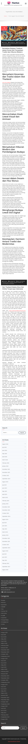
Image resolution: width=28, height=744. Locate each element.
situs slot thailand (6, 43)
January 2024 (5, 535)
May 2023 (4, 560)
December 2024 (6, 507)
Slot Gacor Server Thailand (7, 282)
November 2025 (6, 472)
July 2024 (4, 522)
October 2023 (5, 544)
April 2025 (4, 494)
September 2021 (6, 566)
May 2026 (4, 453)
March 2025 (5, 497)
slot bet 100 (4, 611)
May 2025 (4, 491)
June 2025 (4, 488)
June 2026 (4, 450)
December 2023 (6, 538)
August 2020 (5, 569)
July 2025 (4, 485)
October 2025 (5, 475)
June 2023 (4, 557)
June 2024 (4, 525)
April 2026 (4, 456)
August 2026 (5, 444)
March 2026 (5, 459)
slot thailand (20, 43)
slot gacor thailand (17, 282)
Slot (2, 609)
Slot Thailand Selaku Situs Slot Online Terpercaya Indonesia (13, 288)
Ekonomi (4, 602)
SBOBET (3, 606)
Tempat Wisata (5, 619)
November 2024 (6, 510)
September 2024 (6, 516)
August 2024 (5, 519)
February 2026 (5, 463)
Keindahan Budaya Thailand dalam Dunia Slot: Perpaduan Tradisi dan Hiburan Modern (12, 50)
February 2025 (5, 500)
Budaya (3, 600)
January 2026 (5, 466)
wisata (3, 624)
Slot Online (4, 613)
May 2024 (4, 529)
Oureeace (5, 42)
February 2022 (5, 563)
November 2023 (6, 541)
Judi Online (4, 604)
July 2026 (4, 447)
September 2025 (6, 478)
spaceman (4, 617)
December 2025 (6, 469)
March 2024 (5, 532)
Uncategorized (12, 42)
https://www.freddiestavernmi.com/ (17, 310)
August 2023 (5, 551)
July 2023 (4, 554)
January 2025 (5, 503)
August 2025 (5, 481)
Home (5, 16)
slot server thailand (14, 43)
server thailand (21, 42)
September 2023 (6, 547)
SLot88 (3, 615)
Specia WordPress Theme (14, 741)
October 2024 (5, 513)
